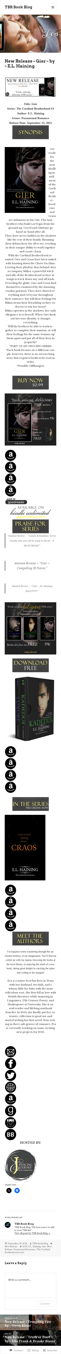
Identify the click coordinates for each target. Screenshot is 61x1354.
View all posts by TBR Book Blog (31, 1233)
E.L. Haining (34, 1246)
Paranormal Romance (25, 1249)
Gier (44, 1246)
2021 (24, 1246)
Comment (45, 1303)
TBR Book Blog (18, 7)
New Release (11, 1246)
